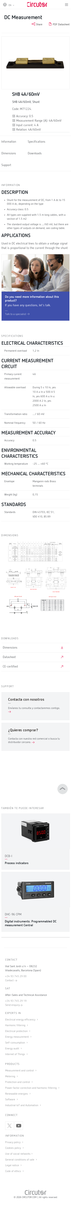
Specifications (36, 141)
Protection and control (18, 1082)
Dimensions (8, 153)
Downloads (35, 153)
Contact (9, 980)
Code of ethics (13, 1171)
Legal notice (12, 1165)
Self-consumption (15, 1042)
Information (8, 141)
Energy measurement (17, 1037)
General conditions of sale (20, 1159)
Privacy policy (13, 1142)
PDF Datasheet (61, 24)
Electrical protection (16, 1031)
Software (10, 1099)
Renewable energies (17, 1094)
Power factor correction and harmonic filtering (31, 1088)
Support (6, 165)
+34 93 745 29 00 (16, 976)
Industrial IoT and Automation (22, 1105)
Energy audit (12, 1048)
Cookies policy (13, 1148)
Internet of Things (15, 1054)
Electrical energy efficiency (20, 1019)
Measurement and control (19, 1070)
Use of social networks (18, 1154)
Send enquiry (12, 1005)
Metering (10, 1076)
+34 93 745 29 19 (16, 1001)
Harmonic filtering (15, 1025)
